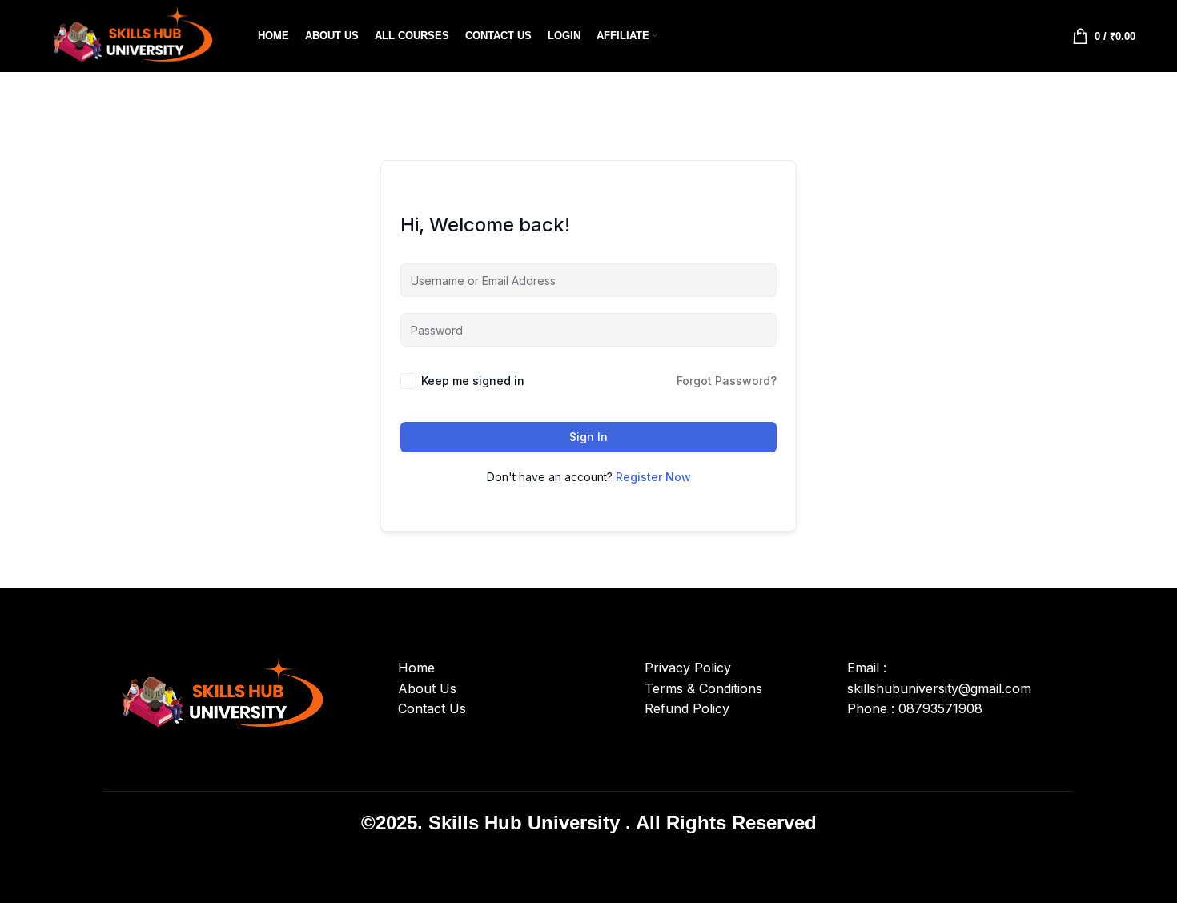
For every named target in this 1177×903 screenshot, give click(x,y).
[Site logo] (130, 34)
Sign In (588, 436)
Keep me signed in (472, 380)
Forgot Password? (727, 380)
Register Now (653, 477)
